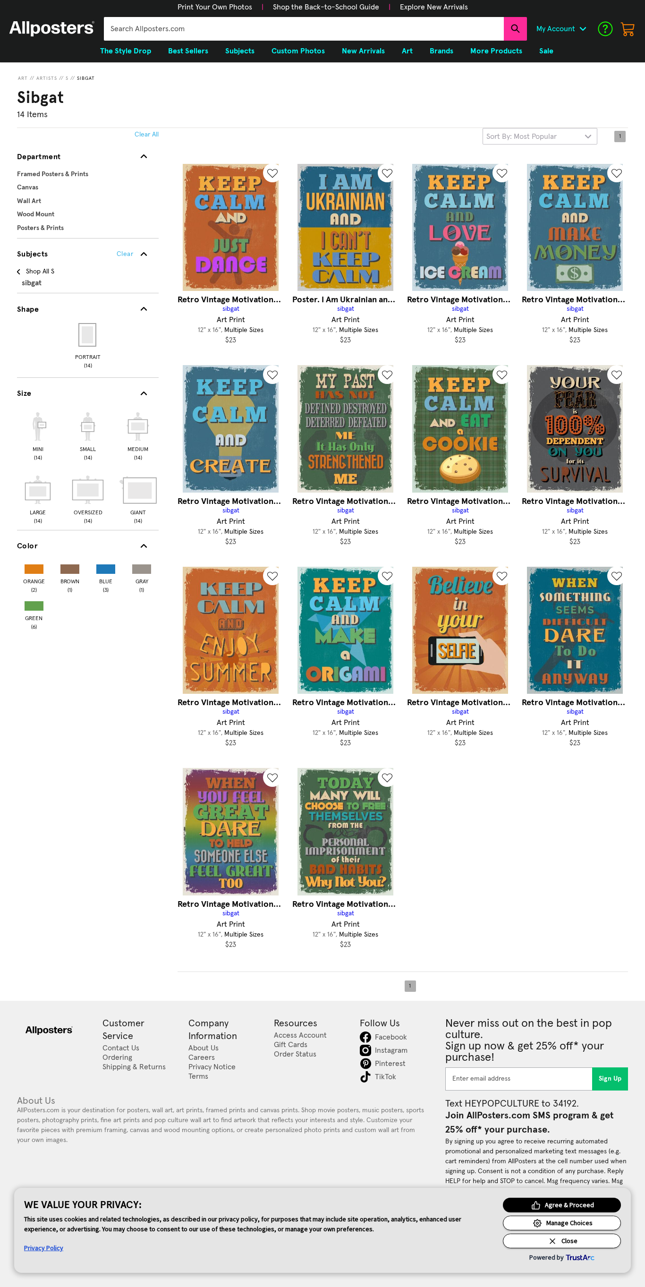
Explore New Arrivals (434, 7)
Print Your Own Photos (215, 7)
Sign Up (610, 1078)
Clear (125, 254)
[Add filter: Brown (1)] (70, 567)
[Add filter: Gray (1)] (141, 567)
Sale (546, 51)
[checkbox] (38, 435)
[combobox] (304, 29)
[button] (215, 7)
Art (23, 78)
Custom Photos (298, 51)
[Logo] (51, 28)
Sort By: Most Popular (521, 136)
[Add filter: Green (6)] (34, 604)
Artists (46, 78)
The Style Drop (125, 51)
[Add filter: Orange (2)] (34, 567)
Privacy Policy (43, 1248)
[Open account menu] (582, 29)
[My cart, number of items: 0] (628, 28)
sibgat (86, 78)
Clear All (147, 134)
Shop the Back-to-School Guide (326, 7)
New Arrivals (363, 51)
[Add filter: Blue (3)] (106, 567)
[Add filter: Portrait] (88, 335)
